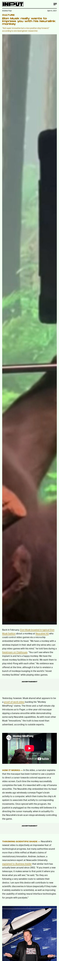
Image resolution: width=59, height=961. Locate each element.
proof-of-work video (14, 701)
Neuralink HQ (42, 633)
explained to (17, 863)
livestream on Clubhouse (14, 652)
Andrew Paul (7, 11)
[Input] (12, 4)
